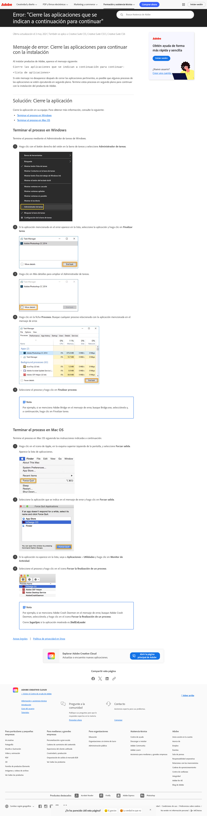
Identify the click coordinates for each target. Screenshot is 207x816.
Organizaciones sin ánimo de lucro (102, 741)
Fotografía (9, 744)
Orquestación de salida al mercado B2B (62, 758)
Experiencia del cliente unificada (59, 749)
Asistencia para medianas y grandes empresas (147, 754)
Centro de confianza (180, 772)
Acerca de (176, 741)
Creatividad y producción (56, 753)
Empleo (175, 746)
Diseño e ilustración (13, 749)
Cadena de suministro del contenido (61, 744)
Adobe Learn (136, 750)
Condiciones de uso (169, 806)
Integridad (176, 776)
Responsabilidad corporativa (183, 759)
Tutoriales (25, 712)
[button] (183, 4)
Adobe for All (177, 780)
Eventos (175, 750)
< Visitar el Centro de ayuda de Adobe (36, 694)
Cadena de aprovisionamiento (184, 767)
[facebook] (40, 806)
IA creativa (9, 740)
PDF (6, 758)
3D (6, 762)
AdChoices (198, 810)
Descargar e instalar (139, 741)
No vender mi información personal (175, 810)
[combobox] (155, 15)
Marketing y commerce (84, 4)
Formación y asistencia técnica (118, 4)
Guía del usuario (27, 708)
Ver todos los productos (14, 775)
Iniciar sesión (196, 4)
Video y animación (12, 753)
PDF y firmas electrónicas (54, 4)
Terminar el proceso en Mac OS (33, 120)
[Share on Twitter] (100, 679)
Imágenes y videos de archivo (16, 771)
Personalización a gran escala (58, 740)
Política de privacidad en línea (49, 638)
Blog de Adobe (178, 785)
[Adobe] (6, 4)
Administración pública (98, 746)
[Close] (150, 809)
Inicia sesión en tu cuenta (182, 737)
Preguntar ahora (75, 720)
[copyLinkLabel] (114, 679)
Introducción (26, 705)
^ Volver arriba (187, 695)
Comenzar (118, 720)
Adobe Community (138, 746)
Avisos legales (20, 638)
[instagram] (45, 806)
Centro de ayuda (137, 737)
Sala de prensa (178, 754)
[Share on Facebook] (93, 679)
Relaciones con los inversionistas (185, 763)
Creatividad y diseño (25, 4)
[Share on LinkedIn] (107, 679)
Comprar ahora (149, 4)
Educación (93, 737)
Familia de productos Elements (17, 766)
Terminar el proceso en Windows (34, 115)
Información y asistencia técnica (34, 701)
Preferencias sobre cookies (189, 806)
